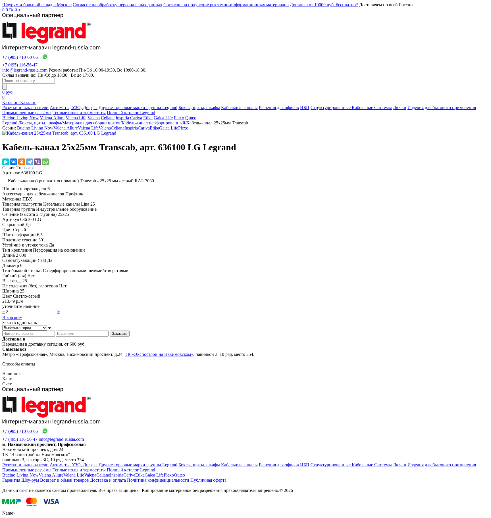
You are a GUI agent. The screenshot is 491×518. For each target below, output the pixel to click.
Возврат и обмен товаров (65, 480)
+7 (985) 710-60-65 (20, 57)
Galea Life (163, 117)
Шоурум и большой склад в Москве (37, 4)
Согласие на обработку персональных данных (117, 4)
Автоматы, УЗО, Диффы (73, 107)
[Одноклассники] (21, 161)
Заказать (119, 333)
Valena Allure (52, 117)
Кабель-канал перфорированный (153, 122)
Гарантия (11, 480)
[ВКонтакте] (13, 161)
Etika (148, 117)
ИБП (304, 107)
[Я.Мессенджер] (5, 161)
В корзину (12, 317)
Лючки (399, 107)
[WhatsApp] (45, 161)
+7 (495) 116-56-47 (20, 64)
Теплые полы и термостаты (79, 112)
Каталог (10, 102)
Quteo (190, 117)
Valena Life (76, 117)
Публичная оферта (208, 480)
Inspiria (122, 117)
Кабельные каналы (239, 107)
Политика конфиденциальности (158, 480)
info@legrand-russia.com (24, 70)
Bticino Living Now (20, 117)
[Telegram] (29, 161)
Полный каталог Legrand (131, 112)
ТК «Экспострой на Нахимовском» (159, 354)
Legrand (9, 122)
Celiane (108, 117)
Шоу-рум (30, 480)
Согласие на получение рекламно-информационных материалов (226, 4)
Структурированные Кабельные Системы (351, 107)
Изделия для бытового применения (441, 107)
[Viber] (37, 161)
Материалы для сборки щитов (91, 122)
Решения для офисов (279, 107)
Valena (94, 117)
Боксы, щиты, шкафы (199, 107)
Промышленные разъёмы (26, 112)
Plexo (179, 117)
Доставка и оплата (108, 480)
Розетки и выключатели (25, 107)
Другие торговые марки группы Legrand (138, 107)
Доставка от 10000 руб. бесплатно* (324, 4)
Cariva (136, 117)
